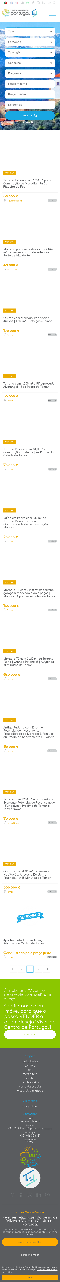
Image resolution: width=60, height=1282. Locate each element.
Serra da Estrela (30, 1086)
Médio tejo (30, 1074)
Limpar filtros (30, 122)
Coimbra (30, 1065)
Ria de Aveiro (30, 1082)
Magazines (30, 1106)
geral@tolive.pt (30, 1121)
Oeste (30, 1078)
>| (47, 969)
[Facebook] (33, 2)
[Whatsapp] (28, 2)
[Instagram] (38, 2)
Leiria (30, 1069)
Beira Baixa (30, 1061)
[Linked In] (43, 2)
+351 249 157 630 (19, 1128)
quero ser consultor (30, 1242)
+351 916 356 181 (30, 1135)
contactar (30, 1034)
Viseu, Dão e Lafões (30, 1090)
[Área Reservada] (22, 3)
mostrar (28, 115)
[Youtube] (49, 2)
